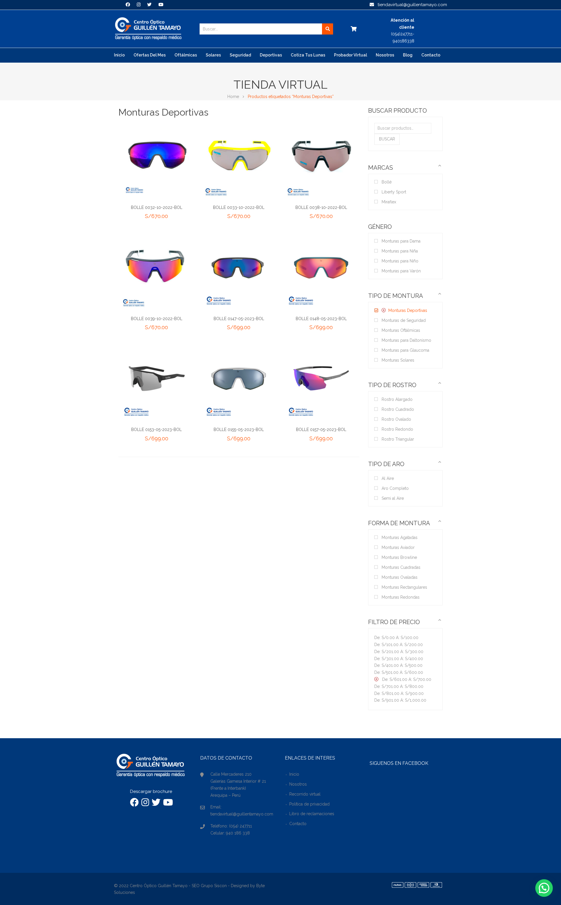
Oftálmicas (185, 55)
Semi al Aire (393, 498)
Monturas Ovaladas (400, 577)
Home (233, 96)
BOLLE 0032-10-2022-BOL (156, 207)
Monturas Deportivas (407, 310)
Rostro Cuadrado (398, 409)
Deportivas (271, 55)
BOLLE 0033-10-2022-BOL (238, 207)
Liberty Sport (394, 192)
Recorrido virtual (305, 794)
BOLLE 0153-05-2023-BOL (156, 429)
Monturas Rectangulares (404, 587)
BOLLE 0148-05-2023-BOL (321, 318)
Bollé (387, 182)
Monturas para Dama (401, 241)
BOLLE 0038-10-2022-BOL (321, 207)
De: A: (396, 637)
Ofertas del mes (150, 55)
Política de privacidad (309, 804)
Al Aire (388, 478)
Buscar (387, 139)
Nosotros (385, 55)
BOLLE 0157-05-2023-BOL (321, 429)
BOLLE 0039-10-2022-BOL (156, 318)
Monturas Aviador (398, 547)
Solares (213, 55)
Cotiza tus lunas (308, 55)
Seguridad (240, 55)
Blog (408, 55)
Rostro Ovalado (396, 419)
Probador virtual (350, 55)
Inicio (119, 55)
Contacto (430, 55)
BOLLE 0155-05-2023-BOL (239, 429)
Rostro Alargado (397, 399)
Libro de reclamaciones (311, 813)
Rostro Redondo (397, 429)
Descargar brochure (151, 791)
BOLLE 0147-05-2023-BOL (239, 318)
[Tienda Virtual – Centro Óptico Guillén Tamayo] (148, 28)
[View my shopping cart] (353, 29)
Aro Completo (395, 488)
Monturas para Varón (401, 271)
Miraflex (389, 202)
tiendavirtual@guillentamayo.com (410, 4)
